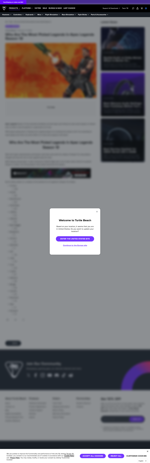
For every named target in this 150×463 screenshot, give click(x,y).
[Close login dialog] (95, 282)
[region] (75, 456)
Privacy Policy (15, 458)
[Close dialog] (97, 211)
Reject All (116, 456)
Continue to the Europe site (75, 245)
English (141, 461)
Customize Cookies (136, 456)
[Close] (147, 451)
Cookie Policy (69, 456)
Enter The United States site (75, 239)
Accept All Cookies (93, 456)
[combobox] (142, 461)
